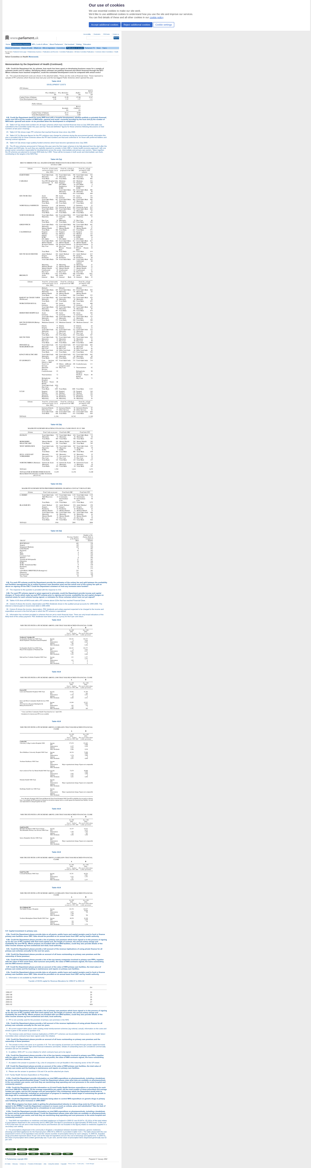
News (99, 48)
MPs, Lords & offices (40, 44)
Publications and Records (50, 52)
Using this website (53, 1164)
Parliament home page (19, 52)
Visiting (79, 44)
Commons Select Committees (104, 52)
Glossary (15, 1164)
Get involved (69, 44)
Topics (104, 48)
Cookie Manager (90, 1163)
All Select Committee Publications (84, 52)
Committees (61, 48)
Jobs (44, 1164)
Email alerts (97, 34)
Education (87, 44)
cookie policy (156, 17)
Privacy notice (71, 1163)
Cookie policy (80, 1163)
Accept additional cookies (104, 24)
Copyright (63, 1164)
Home (8, 44)
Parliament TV (90, 48)
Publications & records (75, 48)
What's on (37, 48)
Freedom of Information (35, 1164)
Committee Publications (66, 52)
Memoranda (33, 57)
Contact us (116, 34)
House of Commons (13, 48)
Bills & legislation (49, 48)
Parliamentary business (21, 44)
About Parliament (56, 44)
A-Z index (8, 1164)
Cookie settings (163, 24)
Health (116, 52)
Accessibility (87, 34)
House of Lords (27, 48)
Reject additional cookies (137, 24)
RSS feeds (106, 34)
